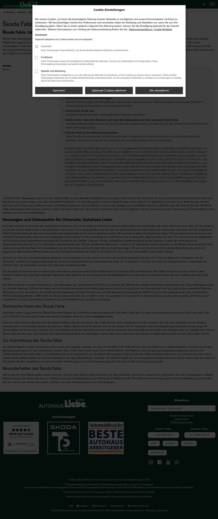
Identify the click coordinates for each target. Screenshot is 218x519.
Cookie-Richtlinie (163, 29)
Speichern (59, 90)
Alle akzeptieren (159, 90)
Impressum (41, 34)
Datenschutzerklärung (141, 29)
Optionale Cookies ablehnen (109, 90)
